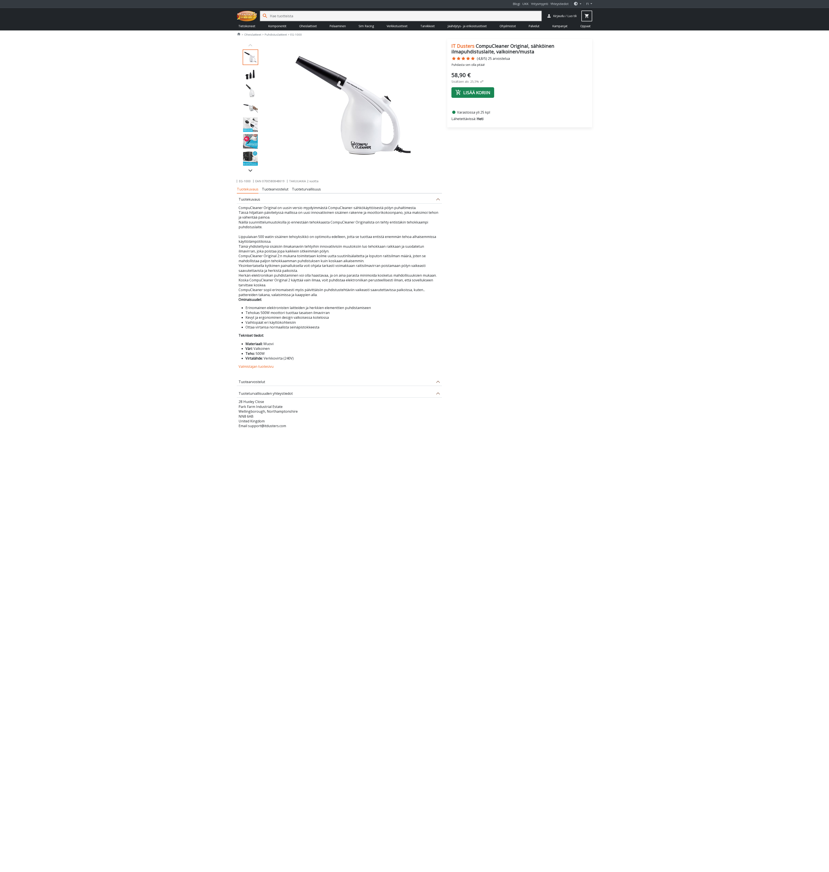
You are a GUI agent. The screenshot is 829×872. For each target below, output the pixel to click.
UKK (525, 4)
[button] (577, 4)
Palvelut (533, 26)
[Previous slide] (250, 45)
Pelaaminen (337, 26)
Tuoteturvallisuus (306, 189)
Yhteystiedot (559, 4)
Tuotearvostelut (275, 189)
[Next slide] (250, 170)
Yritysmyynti (539, 4)
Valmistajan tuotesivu (256, 366)
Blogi (516, 4)
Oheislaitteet (308, 26)
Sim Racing (366, 26)
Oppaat (585, 26)
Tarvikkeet (427, 26)
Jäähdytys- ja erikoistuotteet (467, 26)
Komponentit (277, 26)
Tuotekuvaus (247, 189)
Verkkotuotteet (397, 26)
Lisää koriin (472, 92)
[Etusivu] (247, 16)
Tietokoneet (246, 26)
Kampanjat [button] (560, 26)
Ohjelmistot (508, 26)
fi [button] (588, 4)
